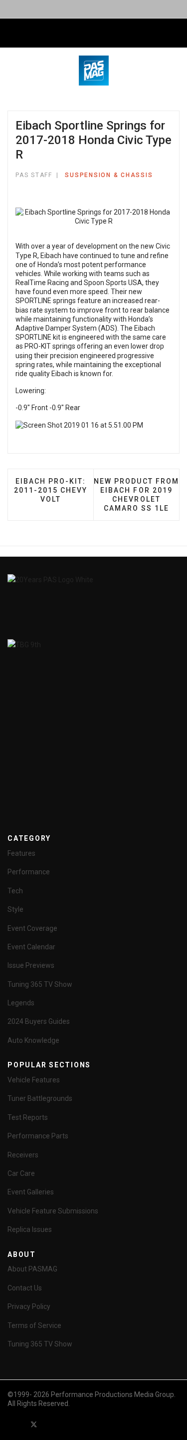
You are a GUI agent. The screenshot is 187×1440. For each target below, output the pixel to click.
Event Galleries (30, 1192)
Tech (15, 891)
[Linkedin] (69, 1424)
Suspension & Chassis (109, 175)
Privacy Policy (28, 1306)
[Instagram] (87, 1424)
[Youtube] (51, 1424)
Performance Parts (37, 1136)
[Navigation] (11, 34)
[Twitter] (33, 1424)
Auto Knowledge (33, 1040)
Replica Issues (29, 1229)
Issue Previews (30, 965)
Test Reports (27, 1117)
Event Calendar (31, 947)
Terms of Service (34, 1325)
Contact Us (24, 1288)
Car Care (21, 1173)
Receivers (22, 1155)
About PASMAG (32, 1269)
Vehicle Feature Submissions (52, 1211)
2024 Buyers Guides (38, 1021)
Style (15, 909)
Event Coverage (32, 928)
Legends (20, 1003)
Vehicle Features (33, 1080)
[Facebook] (15, 1424)
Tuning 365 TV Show (39, 984)
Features (21, 853)
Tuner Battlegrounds (39, 1098)
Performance (28, 872)
